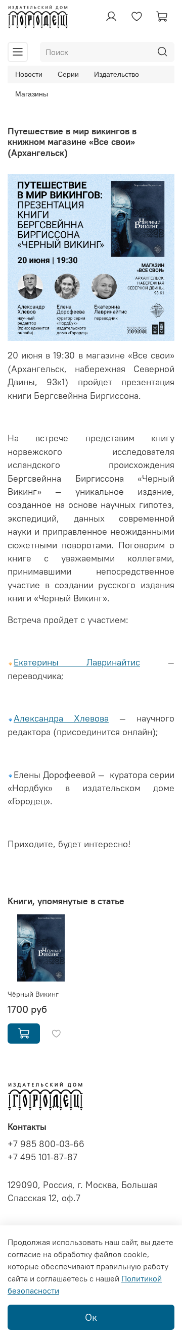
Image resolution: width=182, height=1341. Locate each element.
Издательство (116, 74)
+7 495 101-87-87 (42, 1157)
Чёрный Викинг (33, 994)
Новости (28, 74)
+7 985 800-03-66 (46, 1144)
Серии (68, 74)
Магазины (31, 94)
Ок (91, 1317)
